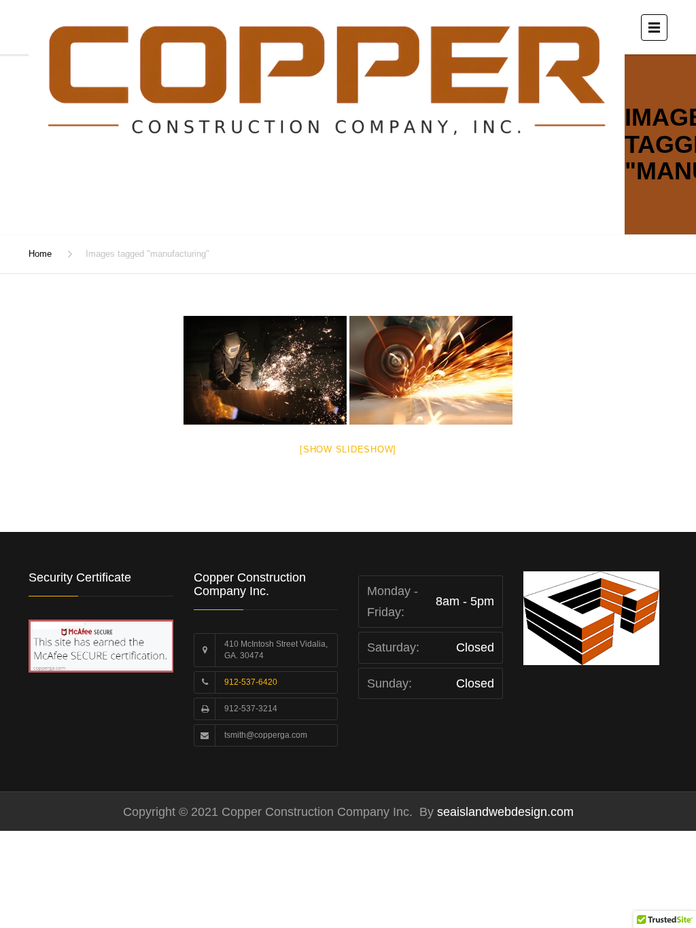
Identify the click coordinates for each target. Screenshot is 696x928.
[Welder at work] (265, 370)
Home (40, 254)
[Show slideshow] (348, 449)
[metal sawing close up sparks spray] (430, 370)
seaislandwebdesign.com (504, 812)
